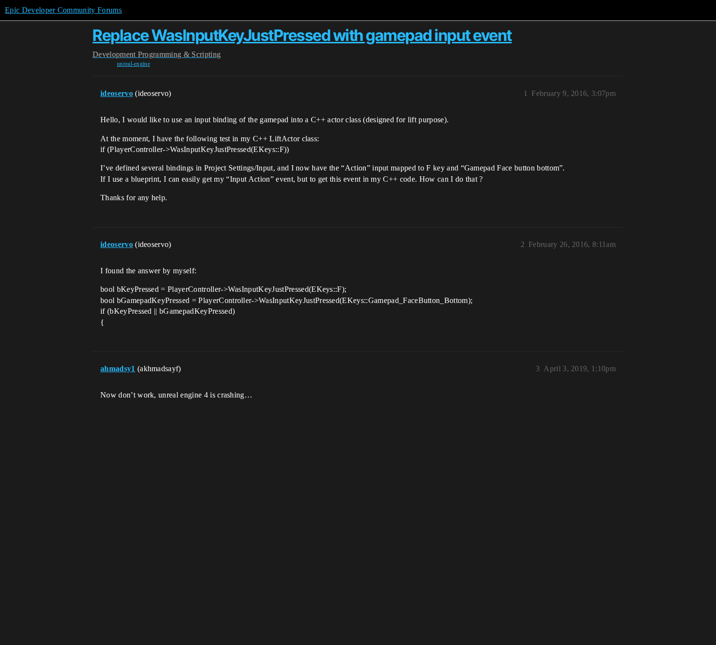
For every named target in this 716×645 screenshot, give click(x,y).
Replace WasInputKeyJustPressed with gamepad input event (302, 35)
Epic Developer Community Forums (63, 10)
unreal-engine (133, 63)
